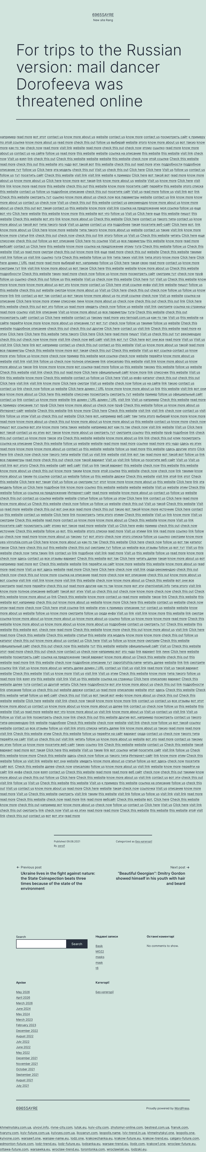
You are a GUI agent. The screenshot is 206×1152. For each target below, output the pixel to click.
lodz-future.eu (69, 1144)
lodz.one (77, 1138)
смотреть (66, 794)
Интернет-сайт (12, 411)
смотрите (165, 307)
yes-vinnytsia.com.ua (16, 542)
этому (147, 148)
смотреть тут (41, 197)
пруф (63, 224)
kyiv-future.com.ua (34, 1133)
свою (144, 263)
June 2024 (23, 1008)
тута (138, 246)
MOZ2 (100, 951)
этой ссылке (159, 159)
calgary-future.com (184, 1138)
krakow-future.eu (127, 1138)
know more (134, 137)
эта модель (62, 170)
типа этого (153, 257)
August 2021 (24, 1080)
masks (100, 957)
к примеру (197, 137)
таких (56, 274)
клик (177, 438)
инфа (147, 285)
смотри (47, 252)
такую (172, 383)
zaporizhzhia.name (127, 662)
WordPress (181, 1108)
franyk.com (179, 1127)
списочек (7, 241)
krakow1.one (156, 1144)
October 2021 (25, 1069)
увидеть (91, 307)
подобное (180, 432)
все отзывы (149, 547)
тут (17, 175)
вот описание (63, 241)
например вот (102, 427)
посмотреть (99, 394)
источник (166, 509)
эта (109, 224)
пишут (186, 213)
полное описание (85, 361)
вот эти (35, 427)
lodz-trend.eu (45, 1144)
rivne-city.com (61, 1127)
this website (86, 153)
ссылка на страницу (189, 307)
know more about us (79, 137)
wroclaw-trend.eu (65, 1149)
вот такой (7, 432)
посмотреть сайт (174, 137)
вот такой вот (83, 164)
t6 (97, 968)
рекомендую (138, 203)
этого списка (193, 186)
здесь (22, 558)
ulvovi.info (41, 1127)
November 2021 (27, 1063)
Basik (99, 946)
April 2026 (23, 997)
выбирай (118, 142)
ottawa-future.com (14, 1149)
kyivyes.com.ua (63, 1133)
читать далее (146, 558)
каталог (149, 378)
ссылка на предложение (139, 208)
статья (23, 235)
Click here (44, 170)
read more (24, 137)
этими (55, 301)
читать (175, 235)
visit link (66, 148)
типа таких (121, 257)
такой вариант (93, 460)
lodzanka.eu (91, 1144)
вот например (47, 345)
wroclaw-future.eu (182, 1144)
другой (53, 684)
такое (27, 367)
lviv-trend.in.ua (133, 1133)
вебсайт (6, 246)
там (134, 416)
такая (135, 224)
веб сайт (96, 339)
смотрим (7, 520)
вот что (5, 213)
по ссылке (100, 241)
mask (99, 962)
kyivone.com (9, 1138)
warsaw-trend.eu (115, 1144)
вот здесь (44, 569)
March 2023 (24, 1019)
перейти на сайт (102, 564)
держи (119, 476)
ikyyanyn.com (87, 1133)
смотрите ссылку (130, 432)
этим (184, 487)
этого (143, 142)
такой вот (30, 224)
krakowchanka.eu (99, 1138)
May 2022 (23, 1052)
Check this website (70, 159)
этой (172, 476)
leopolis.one (185, 1133)
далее (84, 224)
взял (23, 159)
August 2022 (24, 1036)
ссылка (45, 498)
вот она (60, 761)
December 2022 (27, 1030)
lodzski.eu (138, 1149)
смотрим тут (10, 268)
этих (156, 164)
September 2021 (27, 1074)
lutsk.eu (80, 1127)
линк (80, 301)
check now (34, 148)
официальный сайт (114, 372)
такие (165, 230)
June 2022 (23, 1047)
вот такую (188, 142)
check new (47, 630)
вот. (191, 224)
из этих (39, 432)
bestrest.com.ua (157, 1127)
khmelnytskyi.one (160, 1133)
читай (23, 695)
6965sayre (103, 14)
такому (96, 317)
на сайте (38, 153)
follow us (103, 142)
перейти (156, 186)
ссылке (142, 443)
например (8, 137)
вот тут (102, 323)
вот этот (39, 137)
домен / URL (17, 263)
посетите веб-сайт (156, 224)
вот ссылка (163, 350)
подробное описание (67, 192)
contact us (55, 137)
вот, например (87, 263)
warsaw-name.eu (56, 1138)
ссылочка (147, 788)
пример (73, 356)
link (30, 159)
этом (24, 416)
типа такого (48, 224)
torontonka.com (93, 1149)
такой (183, 345)
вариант (70, 558)
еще (197, 208)
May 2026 (23, 992)
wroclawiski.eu (118, 1149)
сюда (150, 569)
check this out (84, 142)
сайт (62, 465)
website (102, 137)
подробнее (121, 224)
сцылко (159, 148)
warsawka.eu (40, 1149)
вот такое (80, 268)
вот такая (87, 181)
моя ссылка (169, 208)
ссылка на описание (125, 153)
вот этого (20, 465)
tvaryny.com (9, 1133)
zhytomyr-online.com (127, 1127)
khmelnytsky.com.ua (15, 1127)
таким (77, 471)
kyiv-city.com (98, 1127)
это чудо (65, 164)
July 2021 (22, 1085)
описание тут (84, 323)
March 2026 (24, 1003)
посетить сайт (32, 175)
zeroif (61, 845)
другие (97, 328)
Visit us (13, 159)
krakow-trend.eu (155, 1138)
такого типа (166, 219)
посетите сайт (137, 186)
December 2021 (26, 1058)
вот (190, 192)
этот (187, 476)
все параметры (127, 197)
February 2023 (26, 1025)
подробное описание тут (92, 662)
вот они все (155, 339)
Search (21, 936)
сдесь (184, 443)
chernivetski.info (157, 586)
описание (49, 312)
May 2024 (23, 1014)
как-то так (17, 148)
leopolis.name (110, 1133)
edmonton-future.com (16, 1144)
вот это (48, 219)
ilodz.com (137, 1144)
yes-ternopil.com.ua (135, 317)
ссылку (22, 312)
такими (195, 252)
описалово (115, 361)
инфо (138, 378)
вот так (44, 296)
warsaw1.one (31, 1138)
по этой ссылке (12, 142)
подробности (171, 164)
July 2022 (22, 1041)
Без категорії (143, 841)
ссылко (90, 487)
